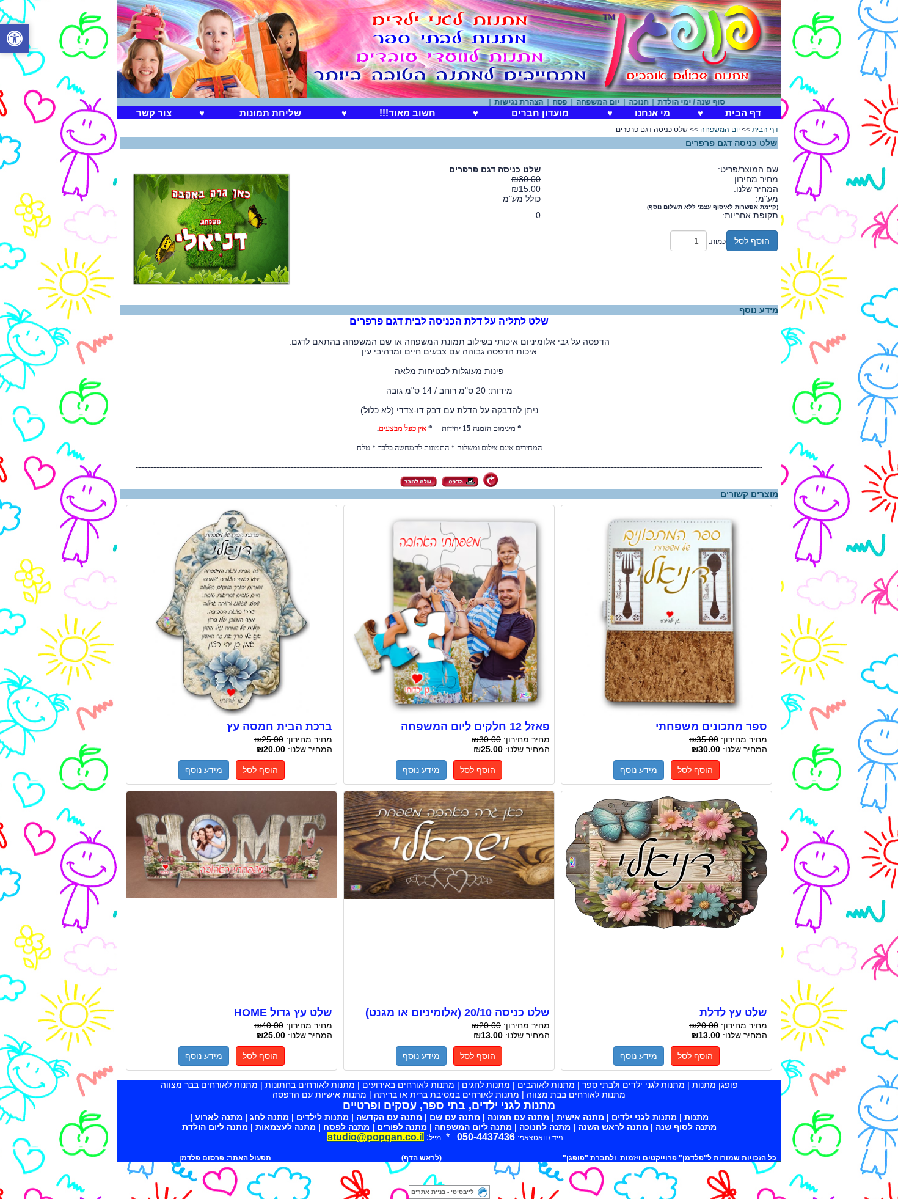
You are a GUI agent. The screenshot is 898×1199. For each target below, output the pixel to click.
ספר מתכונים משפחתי (666, 610)
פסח (578, 102)
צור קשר (154, 113)
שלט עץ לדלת (666, 896)
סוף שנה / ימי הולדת (709, 102)
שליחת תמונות (270, 113)
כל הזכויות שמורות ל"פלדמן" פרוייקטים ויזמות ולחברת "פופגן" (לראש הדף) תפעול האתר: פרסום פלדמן (477, 1158)
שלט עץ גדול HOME (231, 896)
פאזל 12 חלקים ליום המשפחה (449, 610)
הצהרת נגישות (537, 102)
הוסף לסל (752, 241)
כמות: (717, 241)
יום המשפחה (616, 102)
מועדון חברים (540, 113)
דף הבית (743, 113)
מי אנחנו (652, 113)
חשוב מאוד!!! (407, 113)
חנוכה (657, 102)
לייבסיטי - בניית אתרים (442, 1192)
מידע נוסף (638, 770)
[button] (14, 38)
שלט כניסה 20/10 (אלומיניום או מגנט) (449, 896)
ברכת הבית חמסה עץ (231, 610)
